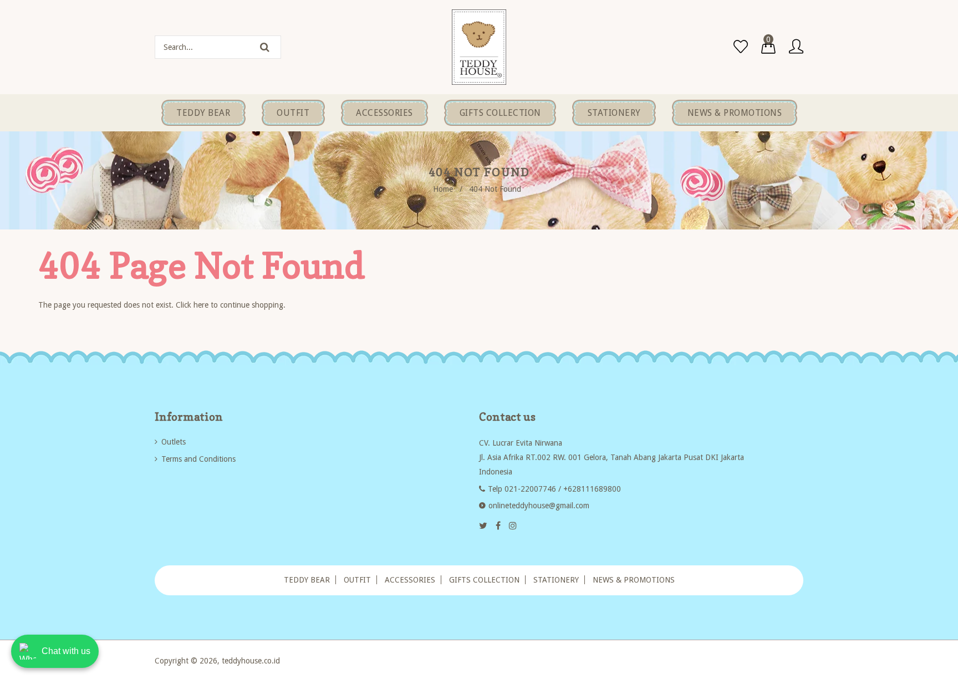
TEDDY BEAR (307, 579)
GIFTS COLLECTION (484, 579)
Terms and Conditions (198, 459)
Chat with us (66, 651)
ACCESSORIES (410, 579)
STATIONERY (556, 579)
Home (443, 189)
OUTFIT (357, 579)
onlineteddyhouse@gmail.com (538, 505)
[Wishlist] (740, 47)
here (200, 304)
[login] (796, 47)
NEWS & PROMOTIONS (634, 579)
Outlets (173, 441)
